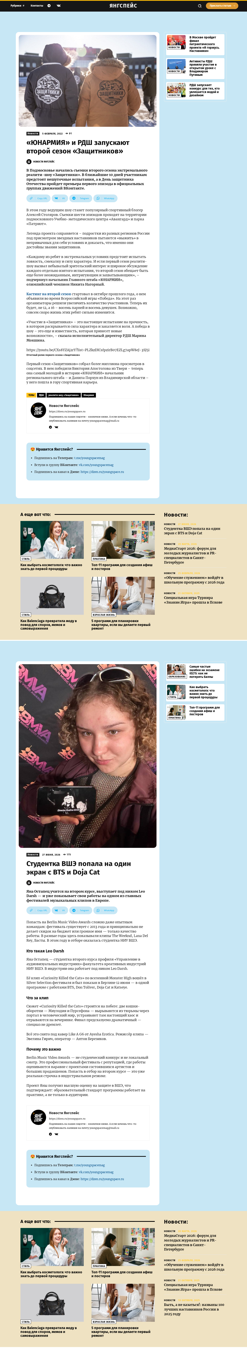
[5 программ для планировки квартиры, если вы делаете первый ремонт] (123, 596)
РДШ (41, 395)
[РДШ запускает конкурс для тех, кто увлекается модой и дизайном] (176, 90)
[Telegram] (49, 6)
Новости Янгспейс (44, 162)
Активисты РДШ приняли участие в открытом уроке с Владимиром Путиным (203, 68)
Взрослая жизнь (104, 615)
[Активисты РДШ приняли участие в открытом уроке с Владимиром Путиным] (176, 66)
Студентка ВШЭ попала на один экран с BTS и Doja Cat (192, 531)
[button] (200, 6)
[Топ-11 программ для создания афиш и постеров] (123, 540)
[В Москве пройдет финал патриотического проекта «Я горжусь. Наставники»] (176, 42)
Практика (99, 559)
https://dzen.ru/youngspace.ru (67, 411)
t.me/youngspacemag (89, 458)
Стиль (26, 559)
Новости (33, 133)
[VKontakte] (59, 6)
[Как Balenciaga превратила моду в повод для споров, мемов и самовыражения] (52, 596)
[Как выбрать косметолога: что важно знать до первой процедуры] (52, 540)
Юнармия (89, 395)
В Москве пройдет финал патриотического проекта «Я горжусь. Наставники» (204, 44)
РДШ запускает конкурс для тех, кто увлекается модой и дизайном (204, 90)
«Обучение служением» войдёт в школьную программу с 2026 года (194, 580)
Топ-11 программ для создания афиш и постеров (121, 567)
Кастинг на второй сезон (48, 294)
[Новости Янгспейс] (29, 161)
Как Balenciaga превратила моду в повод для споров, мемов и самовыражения (48, 625)
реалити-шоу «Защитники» (63, 395)
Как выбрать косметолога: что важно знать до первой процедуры (51, 567)
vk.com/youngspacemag (96, 465)
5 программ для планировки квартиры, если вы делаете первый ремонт (121, 625)
